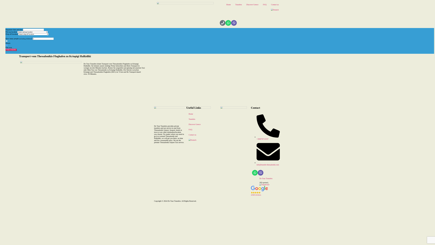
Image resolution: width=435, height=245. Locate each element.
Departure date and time (14, 30)
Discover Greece (252, 5)
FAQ (265, 5)
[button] (266, 191)
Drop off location (11, 34)
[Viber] (234, 23)
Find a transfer (11, 50)
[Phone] (222, 23)
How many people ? (18, 39)
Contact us (275, 5)
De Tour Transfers (265, 178)
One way (8, 47)
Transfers (238, 5)
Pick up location (11, 32)
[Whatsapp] (228, 23)
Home (228, 5)
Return (7, 43)
